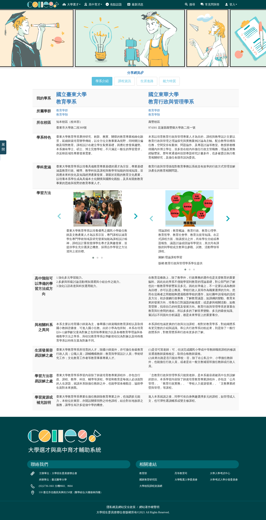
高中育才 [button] (94, 4)
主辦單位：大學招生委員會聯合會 (58, 473)
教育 (62, 110)
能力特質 (169, 81)
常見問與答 (212, 4)
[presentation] (59, 216)
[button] (93, 258)
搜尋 (192, 4)
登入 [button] (232, 4)
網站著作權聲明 (149, 507)
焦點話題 (116, 4)
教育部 (143, 473)
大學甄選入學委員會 (186, 479)
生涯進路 (146, 81)
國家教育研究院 (148, 479)
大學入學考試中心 (220, 473)
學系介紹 (102, 81)
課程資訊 (124, 81)
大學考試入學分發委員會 (224, 479)
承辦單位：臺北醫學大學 (53, 479)
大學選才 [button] (73, 4)
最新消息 (137, 4)
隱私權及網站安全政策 (121, 507)
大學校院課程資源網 (150, 486)
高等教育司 (181, 473)
